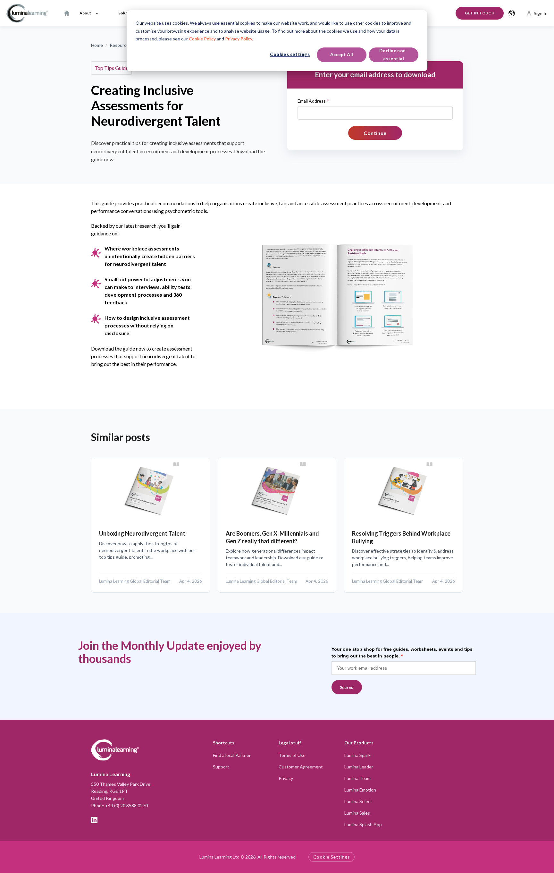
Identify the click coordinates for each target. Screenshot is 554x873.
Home (97, 45)
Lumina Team (357, 778)
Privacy (286, 778)
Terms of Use (292, 755)
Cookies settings (290, 54)
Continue (375, 133)
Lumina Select (358, 801)
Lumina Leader (358, 766)
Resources (120, 45)
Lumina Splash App (363, 824)
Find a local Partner (232, 755)
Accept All (341, 54)
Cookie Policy (202, 38)
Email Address (313, 101)
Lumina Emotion (360, 789)
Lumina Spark (357, 755)
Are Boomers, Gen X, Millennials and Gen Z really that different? (272, 537)
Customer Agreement (301, 766)
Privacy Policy (238, 38)
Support (221, 766)
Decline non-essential (393, 54)
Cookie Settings (331, 857)
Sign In (541, 13)
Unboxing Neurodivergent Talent (142, 533)
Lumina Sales (357, 813)
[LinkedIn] (94, 820)
